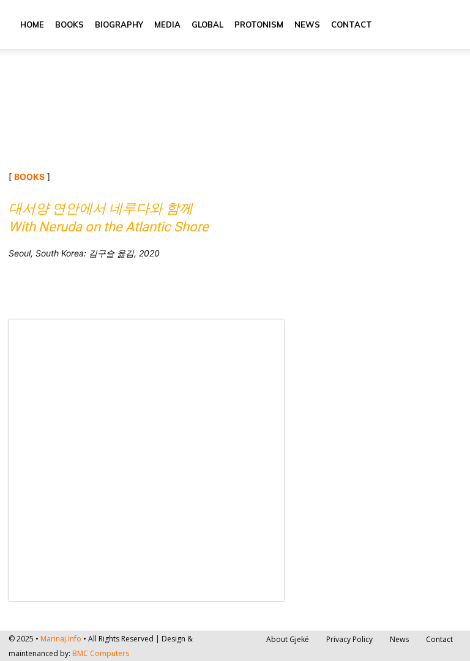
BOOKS (69, 24)
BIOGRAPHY (119, 24)
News (307, 24)
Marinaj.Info (60, 638)
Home (32, 24)
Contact (351, 24)
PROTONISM (258, 24)
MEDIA (167, 24)
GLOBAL (207, 24)
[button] (446, 25)
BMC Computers (100, 653)
